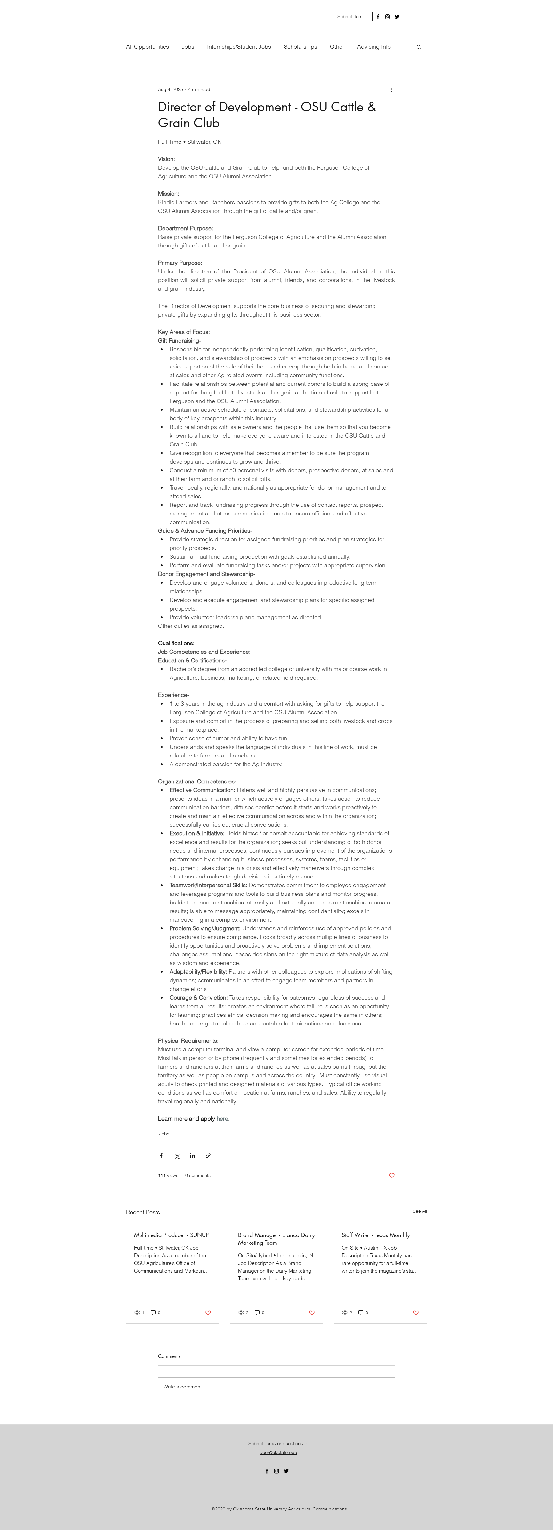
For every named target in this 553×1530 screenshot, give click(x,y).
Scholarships (300, 46)
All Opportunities (147, 46)
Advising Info (374, 46)
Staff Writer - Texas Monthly (376, 1235)
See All (420, 1211)
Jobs (188, 46)
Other (337, 46)
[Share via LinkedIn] (192, 1156)
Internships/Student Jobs (239, 46)
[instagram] (387, 16)
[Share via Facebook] (161, 1156)
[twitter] (397, 16)
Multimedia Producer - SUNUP (171, 1235)
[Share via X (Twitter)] (177, 1156)
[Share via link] (208, 1156)
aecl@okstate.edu (278, 1452)
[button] (419, 46)
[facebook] (378, 16)
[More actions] (391, 89)
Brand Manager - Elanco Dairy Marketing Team (276, 1238)
